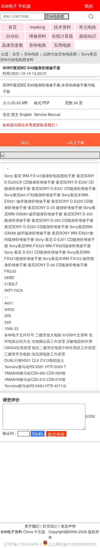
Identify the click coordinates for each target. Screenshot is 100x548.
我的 (89, 6)
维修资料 (37, 36)
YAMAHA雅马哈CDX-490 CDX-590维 (34, 373)
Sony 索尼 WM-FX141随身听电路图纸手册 (39, 175)
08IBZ (9, 277)
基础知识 (87, 36)
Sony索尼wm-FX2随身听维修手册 (32, 194)
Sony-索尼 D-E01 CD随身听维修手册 (35, 252)
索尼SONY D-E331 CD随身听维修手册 (63, 188)
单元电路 (87, 27)
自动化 (12, 36)
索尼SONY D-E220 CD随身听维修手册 (36, 226)
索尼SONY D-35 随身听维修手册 (55, 207)
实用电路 (62, 45)
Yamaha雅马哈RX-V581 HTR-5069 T (35, 366)
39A (7, 322)
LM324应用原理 (17, 347)
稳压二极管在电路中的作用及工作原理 (63, 347)
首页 (12, 27)
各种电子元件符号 (19, 334)
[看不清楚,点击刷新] (38, 434)
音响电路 (37, 45)
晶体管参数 (12, 45)
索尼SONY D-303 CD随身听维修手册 (62, 220)
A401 (8, 303)
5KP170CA (13, 290)
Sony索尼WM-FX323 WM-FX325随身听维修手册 (50, 245)
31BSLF (11, 283)
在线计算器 (62, 36)
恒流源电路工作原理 (48, 353)
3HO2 (9, 309)
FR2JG (10, 271)
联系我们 (50, 526)
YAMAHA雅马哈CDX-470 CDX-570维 (34, 379)
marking (37, 27)
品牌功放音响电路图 (60, 53)
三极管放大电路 (48, 334)
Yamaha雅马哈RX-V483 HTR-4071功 (35, 385)
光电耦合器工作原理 (48, 341)
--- (6, 296)
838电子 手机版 (16, 6)
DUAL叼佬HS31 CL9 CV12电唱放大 (34, 360)
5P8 (7, 315)
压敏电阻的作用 (79, 341)
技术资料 (62, 27)
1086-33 (11, 328)
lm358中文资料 (75, 334)
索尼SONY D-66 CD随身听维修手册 (57, 264)
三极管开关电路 (17, 353)
